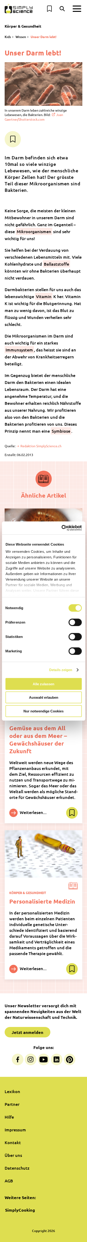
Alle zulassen (43, 684)
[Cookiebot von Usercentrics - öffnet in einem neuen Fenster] (62, 528)
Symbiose (61, 431)
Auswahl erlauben (43, 697)
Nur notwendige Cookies (43, 711)
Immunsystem (19, 349)
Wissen (21, 37)
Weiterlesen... (33, 812)
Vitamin (44, 296)
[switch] (75, 622)
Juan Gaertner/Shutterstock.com (34, 117)
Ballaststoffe (56, 264)
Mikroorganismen (34, 231)
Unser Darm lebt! (43, 37)
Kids (8, 37)
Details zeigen (60, 670)
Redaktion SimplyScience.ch (40, 446)
